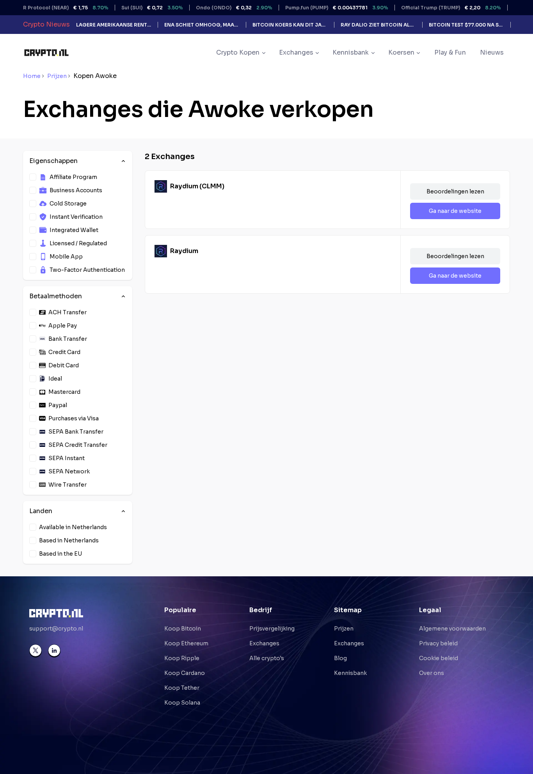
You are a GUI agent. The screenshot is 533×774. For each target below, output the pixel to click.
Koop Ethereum (186, 643)
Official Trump (436, 8)
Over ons (431, 673)
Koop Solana (182, 702)
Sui (137, 8)
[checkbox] (32, 177)
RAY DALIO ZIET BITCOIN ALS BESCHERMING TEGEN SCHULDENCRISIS (378, 25)
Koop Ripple (181, 658)
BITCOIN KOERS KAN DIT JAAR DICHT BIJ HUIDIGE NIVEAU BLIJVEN (290, 25)
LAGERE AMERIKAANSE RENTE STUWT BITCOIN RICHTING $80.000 (113, 25)
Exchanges (264, 643)
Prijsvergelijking (272, 628)
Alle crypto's (266, 658)
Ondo (219, 8)
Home (32, 76)
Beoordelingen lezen (455, 191)
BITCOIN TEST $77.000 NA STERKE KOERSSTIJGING (466, 25)
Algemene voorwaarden (452, 628)
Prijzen (57, 76)
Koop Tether (181, 687)
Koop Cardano (184, 673)
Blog (340, 658)
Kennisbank (350, 673)
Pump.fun (321, 8)
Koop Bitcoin (182, 628)
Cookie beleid (438, 658)
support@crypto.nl (56, 628)
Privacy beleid (438, 643)
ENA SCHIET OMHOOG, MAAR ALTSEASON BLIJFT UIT (202, 25)
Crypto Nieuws (46, 24)
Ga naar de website (455, 210)
